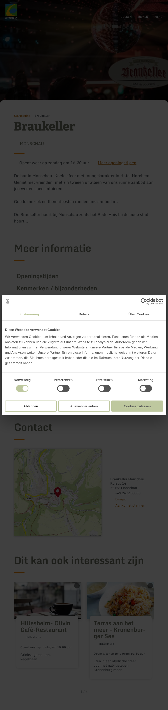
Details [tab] (84, 314)
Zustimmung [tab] (29, 314)
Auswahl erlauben (84, 406)
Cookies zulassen (137, 406)
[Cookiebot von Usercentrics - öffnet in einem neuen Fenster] (144, 301)
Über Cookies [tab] (138, 314)
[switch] (63, 388)
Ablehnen (30, 406)
